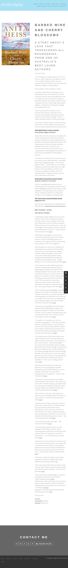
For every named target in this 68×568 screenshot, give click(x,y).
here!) (64, 262)
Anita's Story (45, 4)
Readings (38, 503)
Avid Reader (38, 501)
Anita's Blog (53, 6)
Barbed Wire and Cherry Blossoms (55, 206)
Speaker (55, 4)
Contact (63, 6)
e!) (56, 462)
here (54, 317)
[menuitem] (2, 558)
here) (60, 286)
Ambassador (42, 6)
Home (36, 4)
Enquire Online (45, 544)
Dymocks (37, 499)
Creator (63, 4)
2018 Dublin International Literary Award (48, 179)
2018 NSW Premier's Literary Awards (47, 130)
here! (50, 232)
